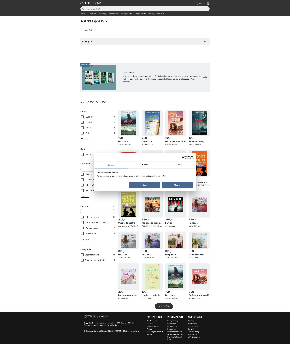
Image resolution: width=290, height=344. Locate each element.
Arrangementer (126, 14)
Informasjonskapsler (174, 332)
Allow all (177, 185)
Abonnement (113, 14)
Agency (191, 321)
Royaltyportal (172, 326)
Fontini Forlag (193, 334)
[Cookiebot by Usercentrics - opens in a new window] (183, 157)
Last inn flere (164, 306)
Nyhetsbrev (171, 324)
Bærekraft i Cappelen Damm (175, 338)
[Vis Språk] (112, 149)
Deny (145, 185)
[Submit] (83, 8)
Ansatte (149, 334)
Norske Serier (193, 326)
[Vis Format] (112, 111)
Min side (150, 324)
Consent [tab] (111, 165)
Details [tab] (145, 165)
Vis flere (85, 139)
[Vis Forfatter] (112, 206)
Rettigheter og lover (131, 331)
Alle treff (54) (87, 102)
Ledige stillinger (173, 321)
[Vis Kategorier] (112, 249)
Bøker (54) (101, 102)
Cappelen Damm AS (93, 331)
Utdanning (102, 14)
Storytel (191, 329)
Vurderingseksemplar (155, 332)
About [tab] (178, 165)
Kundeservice (152, 321)
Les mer (88, 30)
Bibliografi (87, 41)
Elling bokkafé (140, 14)
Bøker (83, 14)
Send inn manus (153, 326)
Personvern (171, 329)
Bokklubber (192, 324)
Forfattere (92, 14)
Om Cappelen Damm (156, 14)
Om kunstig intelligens (175, 334)
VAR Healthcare (194, 337)
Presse (149, 329)
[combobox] (145, 8)
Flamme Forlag (193, 332)
